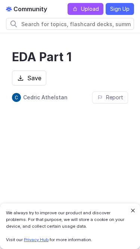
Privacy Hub (36, 239)
